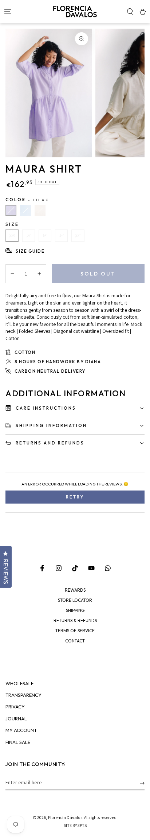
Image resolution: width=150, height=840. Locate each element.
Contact (75, 641)
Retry (75, 497)
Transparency (23, 695)
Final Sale (17, 742)
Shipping (75, 610)
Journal (16, 718)
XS (12, 235)
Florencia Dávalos (65, 817)
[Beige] (40, 210)
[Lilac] (10, 210)
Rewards (75, 590)
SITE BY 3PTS (75, 825)
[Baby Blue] (25, 210)
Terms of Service (75, 631)
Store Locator (75, 600)
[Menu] (7, 11)
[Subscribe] (142, 783)
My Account (21, 730)
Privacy (15, 706)
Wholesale (19, 683)
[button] (129, 11)
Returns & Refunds (75, 620)
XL (78, 235)
